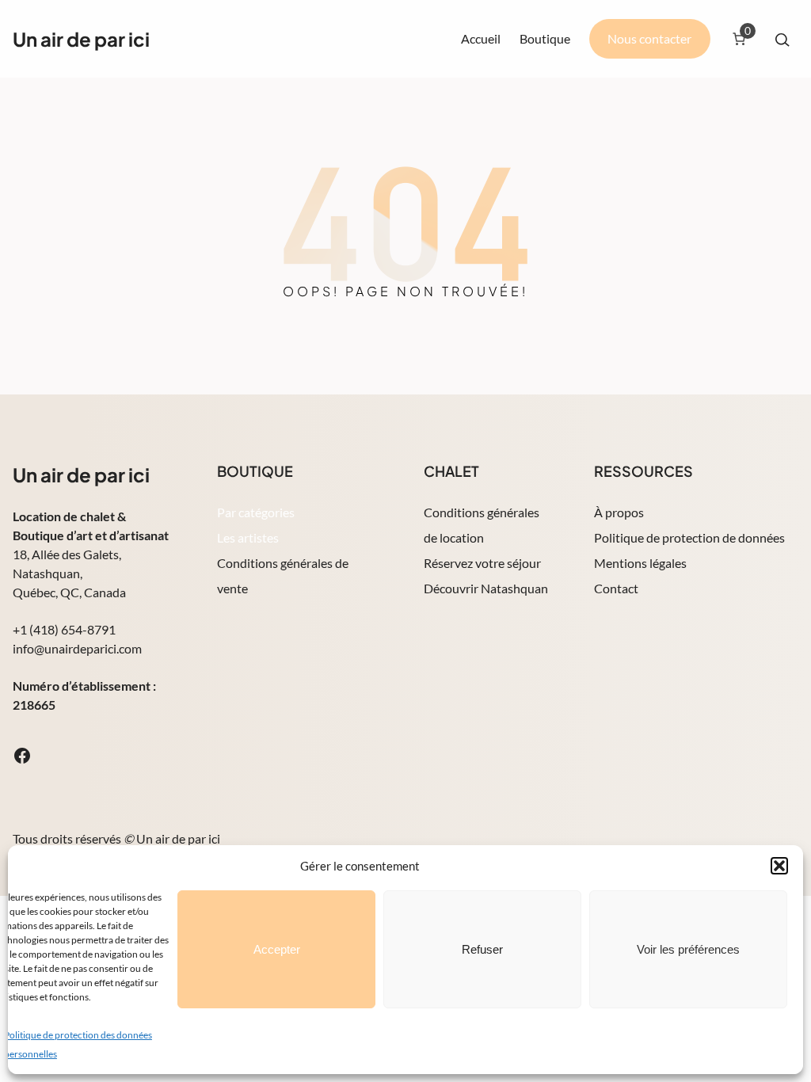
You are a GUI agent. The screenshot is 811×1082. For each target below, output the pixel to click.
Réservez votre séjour (482, 562)
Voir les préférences (688, 949)
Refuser (482, 949)
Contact (616, 588)
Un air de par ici (81, 39)
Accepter (276, 949)
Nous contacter (649, 38)
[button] (779, 866)
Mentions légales (640, 562)
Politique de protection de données (689, 537)
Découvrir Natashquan (486, 588)
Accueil (481, 38)
